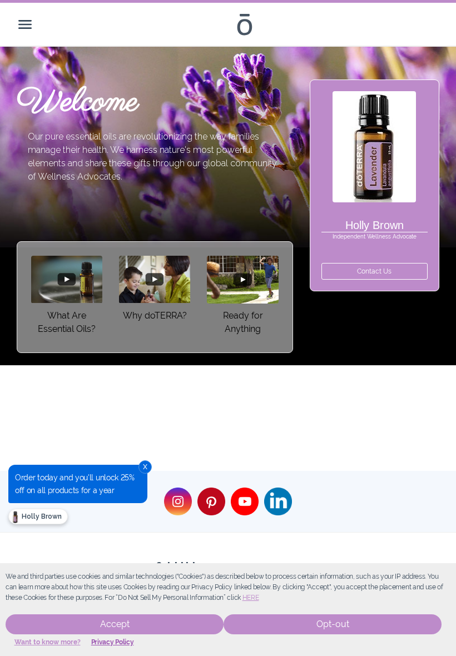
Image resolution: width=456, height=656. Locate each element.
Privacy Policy (112, 642)
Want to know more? (47, 642)
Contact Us (374, 271)
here (250, 598)
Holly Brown (41, 516)
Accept (115, 624)
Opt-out (332, 624)
